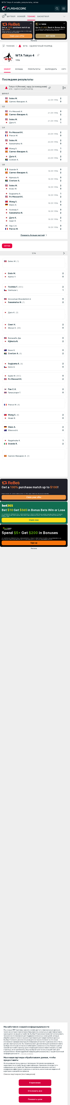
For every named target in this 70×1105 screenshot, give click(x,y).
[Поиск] (57, 8)
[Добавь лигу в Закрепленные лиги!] (38, 55)
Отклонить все (35, 1091)
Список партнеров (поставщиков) (19, 1074)
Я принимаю (35, 1083)
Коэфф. (19, 69)
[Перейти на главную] (16, 9)
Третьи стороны (27, 1054)
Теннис (10, 46)
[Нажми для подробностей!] (34, 100)
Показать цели (35, 1099)
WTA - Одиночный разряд (37, 46)
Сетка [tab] (7, 246)
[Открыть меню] (63, 8)
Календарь (51, 69)
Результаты (34, 69)
